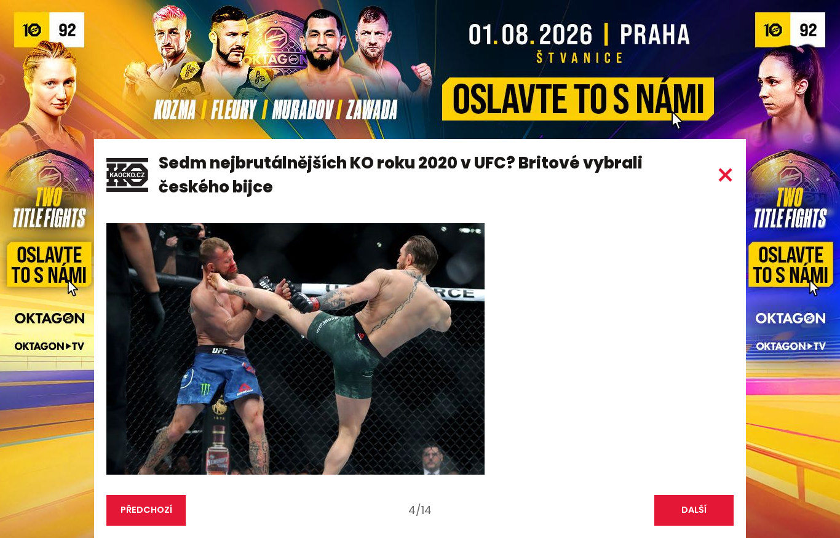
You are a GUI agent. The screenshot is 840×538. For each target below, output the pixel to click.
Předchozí (146, 510)
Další (694, 510)
